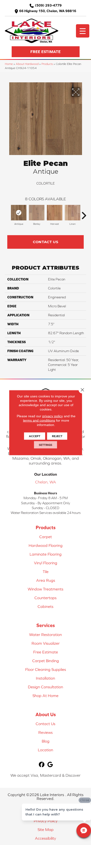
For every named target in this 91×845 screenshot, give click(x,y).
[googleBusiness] (50, 765)
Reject (57, 436)
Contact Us (45, 242)
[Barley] (37, 213)
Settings (45, 444)
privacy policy (52, 416)
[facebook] (41, 765)
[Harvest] (55, 213)
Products (47, 63)
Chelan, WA (45, 482)
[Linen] (73, 213)
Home (9, 63)
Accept (34, 436)
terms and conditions (39, 420)
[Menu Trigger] (82, 31)
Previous (7, 213)
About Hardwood (27, 63)
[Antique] (19, 213)
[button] (46, 51)
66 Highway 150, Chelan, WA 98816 (47, 11)
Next (83, 213)
